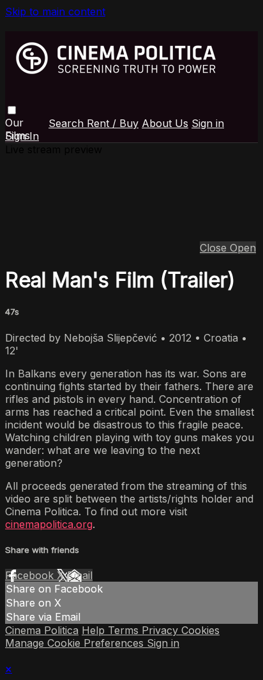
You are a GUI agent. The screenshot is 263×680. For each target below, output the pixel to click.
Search (68, 123)
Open (243, 247)
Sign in (208, 123)
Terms (125, 630)
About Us (165, 123)
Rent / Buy (113, 123)
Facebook (31, 575)
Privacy (161, 630)
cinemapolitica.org (49, 524)
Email (80, 575)
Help (95, 630)
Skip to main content (55, 11)
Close (215, 247)
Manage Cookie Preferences (76, 643)
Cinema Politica (42, 630)
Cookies (200, 630)
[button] (12, 110)
